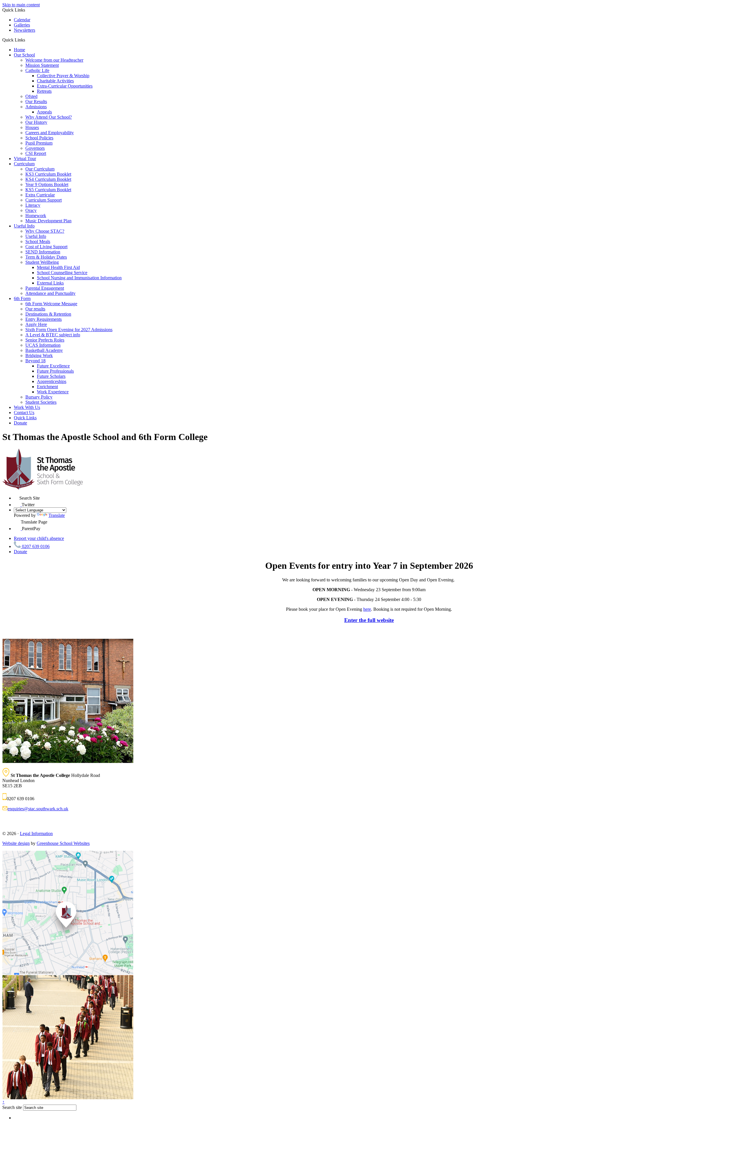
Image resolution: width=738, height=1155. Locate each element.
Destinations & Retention (48, 314)
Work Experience (53, 391)
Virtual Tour (25, 158)
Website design (16, 843)
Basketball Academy (44, 350)
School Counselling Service (62, 272)
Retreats (44, 91)
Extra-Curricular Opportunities (65, 86)
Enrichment (47, 386)
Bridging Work (39, 355)
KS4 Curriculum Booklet (48, 179)
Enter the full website (369, 620)
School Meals (37, 241)
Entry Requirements (43, 319)
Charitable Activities (55, 80)
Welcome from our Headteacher (54, 60)
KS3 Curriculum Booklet (48, 174)
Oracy (31, 210)
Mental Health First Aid (58, 267)
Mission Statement (42, 65)
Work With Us (27, 407)
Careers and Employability (49, 132)
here (367, 609)
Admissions (36, 106)
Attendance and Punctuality (50, 293)
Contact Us (24, 412)
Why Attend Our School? (48, 117)
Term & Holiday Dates (46, 257)
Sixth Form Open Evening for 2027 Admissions (68, 329)
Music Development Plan (48, 220)
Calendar (22, 19)
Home (19, 49)
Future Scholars (51, 376)
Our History (36, 122)
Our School (24, 54)
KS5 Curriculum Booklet (48, 189)
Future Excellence (53, 365)
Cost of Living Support (46, 246)
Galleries (22, 24)
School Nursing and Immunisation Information (79, 277)
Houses (32, 127)
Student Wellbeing (42, 262)
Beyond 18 (35, 360)
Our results (35, 308)
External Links (50, 282)
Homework (35, 215)
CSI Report (35, 153)
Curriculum (24, 163)
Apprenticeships (51, 381)
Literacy (32, 205)
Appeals (44, 111)
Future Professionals (55, 371)
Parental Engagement (44, 288)
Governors (35, 148)
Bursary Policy (38, 397)
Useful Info (24, 225)
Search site (12, 1107)
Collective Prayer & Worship (63, 75)
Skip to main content (21, 4)
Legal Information (36, 833)
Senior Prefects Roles (44, 339)
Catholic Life (37, 70)
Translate (56, 515)
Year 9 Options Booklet (46, 184)
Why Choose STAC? (44, 231)
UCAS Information (43, 345)
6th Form (22, 298)
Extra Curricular (40, 194)
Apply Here (36, 324)
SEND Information (42, 251)
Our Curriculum (39, 168)
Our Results (36, 101)
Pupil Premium (38, 143)
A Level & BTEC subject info (52, 334)
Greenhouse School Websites (63, 843)
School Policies (39, 137)
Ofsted (31, 96)
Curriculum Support (43, 200)
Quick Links (25, 417)
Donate (20, 422)
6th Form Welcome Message (51, 303)
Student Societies (41, 402)
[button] (27, 39)
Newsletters (24, 30)
